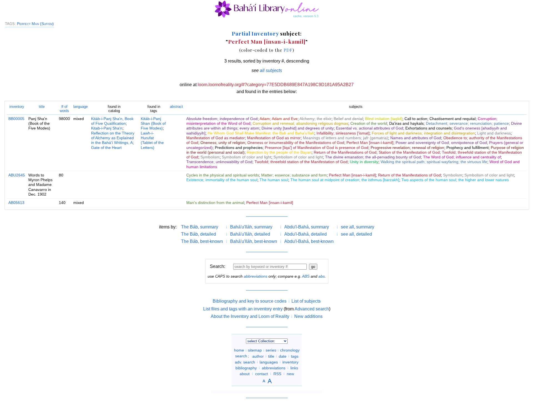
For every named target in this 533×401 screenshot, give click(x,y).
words (64, 108)
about (245, 373)
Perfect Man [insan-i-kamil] (266, 41)
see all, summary (357, 227)
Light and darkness (494, 133)
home (239, 350)
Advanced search (312, 309)
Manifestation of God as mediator (215, 138)
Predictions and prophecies (239, 147)
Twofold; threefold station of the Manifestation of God (301, 162)
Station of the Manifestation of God (409, 152)
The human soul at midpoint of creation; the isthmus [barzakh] (344, 180)
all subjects (271, 70)
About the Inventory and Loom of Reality (250, 316)
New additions (308, 316)
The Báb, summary (199, 227)
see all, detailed (356, 234)
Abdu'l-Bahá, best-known (309, 241)
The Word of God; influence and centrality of (462, 157)
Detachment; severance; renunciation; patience (467, 123)
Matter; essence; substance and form (294, 175)
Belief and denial (348, 118)
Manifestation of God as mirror (274, 138)
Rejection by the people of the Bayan (279, 152)
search (241, 356)
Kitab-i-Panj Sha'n (106, 128)
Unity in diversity (364, 162)
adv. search (245, 362)
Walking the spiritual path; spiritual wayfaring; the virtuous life (434, 162)
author (258, 356)
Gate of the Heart (106, 147)
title (42, 106)
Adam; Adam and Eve (279, 118)
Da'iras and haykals (406, 123)
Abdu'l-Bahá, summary (306, 227)
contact (261, 373)
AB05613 (16, 202)
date (282, 356)
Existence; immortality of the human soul (221, 180)
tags (294, 356)
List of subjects (306, 301)
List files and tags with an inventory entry (243, 309)
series (271, 350)
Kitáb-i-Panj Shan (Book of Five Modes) (153, 123)
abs (321, 276)
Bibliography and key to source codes (249, 301)
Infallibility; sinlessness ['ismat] (342, 133)
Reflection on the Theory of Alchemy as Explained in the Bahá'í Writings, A (112, 138)
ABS (306, 276)
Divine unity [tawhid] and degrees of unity (298, 128)
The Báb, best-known (202, 241)
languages (269, 362)
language (80, 106)
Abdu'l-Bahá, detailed (305, 234)
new (290, 373)
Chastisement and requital (452, 118)
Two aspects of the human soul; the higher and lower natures (455, 180)
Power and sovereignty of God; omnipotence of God (441, 142)
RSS (277, 373)
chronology (290, 350)
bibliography (246, 367)
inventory (16, 106)
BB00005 (16, 118)
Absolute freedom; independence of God (222, 118)
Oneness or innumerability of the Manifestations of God (295, 142)
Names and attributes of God (415, 138)
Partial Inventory (255, 33)
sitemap (255, 350)
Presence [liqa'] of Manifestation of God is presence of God (316, 147)
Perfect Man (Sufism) (35, 23)
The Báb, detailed (198, 234)
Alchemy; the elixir (315, 118)
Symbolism (210, 157)
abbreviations (255, 276)
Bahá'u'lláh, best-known (253, 241)
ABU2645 (16, 175)
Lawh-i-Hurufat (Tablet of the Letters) (152, 140)
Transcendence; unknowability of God (219, 162)
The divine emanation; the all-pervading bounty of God (373, 157)
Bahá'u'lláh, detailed (250, 234)
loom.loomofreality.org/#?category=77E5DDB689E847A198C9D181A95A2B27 (276, 84)
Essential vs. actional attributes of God (369, 128)
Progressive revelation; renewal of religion (407, 147)
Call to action (415, 118)
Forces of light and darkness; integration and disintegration (423, 133)
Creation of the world (368, 123)
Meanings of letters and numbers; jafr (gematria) (345, 138)
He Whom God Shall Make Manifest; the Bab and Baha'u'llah (261, 133)
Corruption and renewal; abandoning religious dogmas (300, 123)
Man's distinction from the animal (215, 202)
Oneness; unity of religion (222, 142)
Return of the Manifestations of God (345, 152)
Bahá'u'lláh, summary (251, 227)
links (294, 367)
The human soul (274, 180)
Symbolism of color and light (246, 157)
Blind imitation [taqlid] (383, 118)
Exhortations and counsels (428, 128)
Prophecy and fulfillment (467, 147)
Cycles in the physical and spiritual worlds (222, 175)
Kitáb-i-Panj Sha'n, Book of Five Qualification (112, 121)
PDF (288, 50)
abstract (176, 106)
